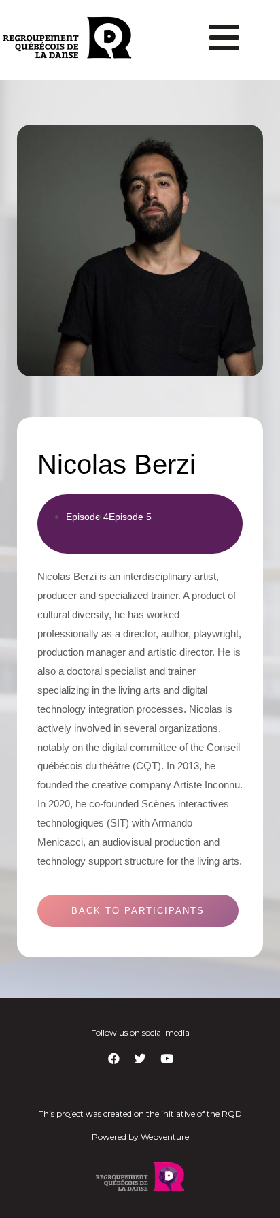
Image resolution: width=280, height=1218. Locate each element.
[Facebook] (113, 1058)
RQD (232, 1113)
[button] (138, 911)
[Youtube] (166, 1058)
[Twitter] (140, 1058)
